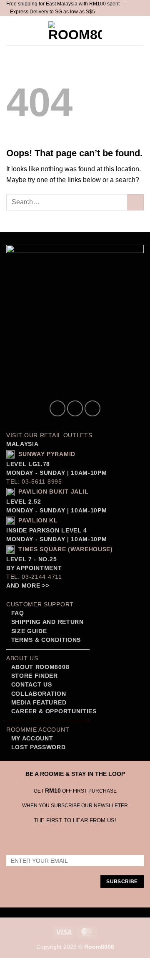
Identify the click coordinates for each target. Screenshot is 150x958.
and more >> (27, 586)
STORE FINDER (34, 676)
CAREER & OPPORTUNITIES (54, 711)
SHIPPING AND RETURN (47, 622)
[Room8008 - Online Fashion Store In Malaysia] (75, 30)
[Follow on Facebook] (57, 408)
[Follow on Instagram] (75, 408)
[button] (13, 30)
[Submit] (136, 202)
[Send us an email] (92, 408)
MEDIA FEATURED (37, 702)
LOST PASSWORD (38, 747)
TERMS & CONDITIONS (45, 640)
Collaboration (38, 694)
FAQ (16, 613)
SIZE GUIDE (28, 631)
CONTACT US (31, 685)
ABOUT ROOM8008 (40, 667)
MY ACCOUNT (32, 738)
